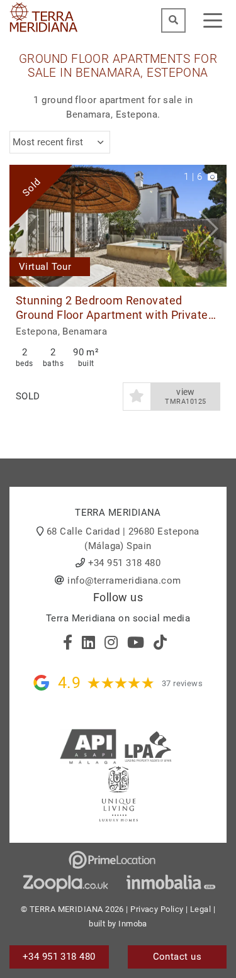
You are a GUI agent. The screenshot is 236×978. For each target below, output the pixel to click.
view (185, 396)
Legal (200, 909)
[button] (212, 226)
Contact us (177, 956)
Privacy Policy (156, 909)
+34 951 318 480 (124, 563)
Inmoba (132, 923)
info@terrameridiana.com (124, 580)
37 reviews (182, 683)
